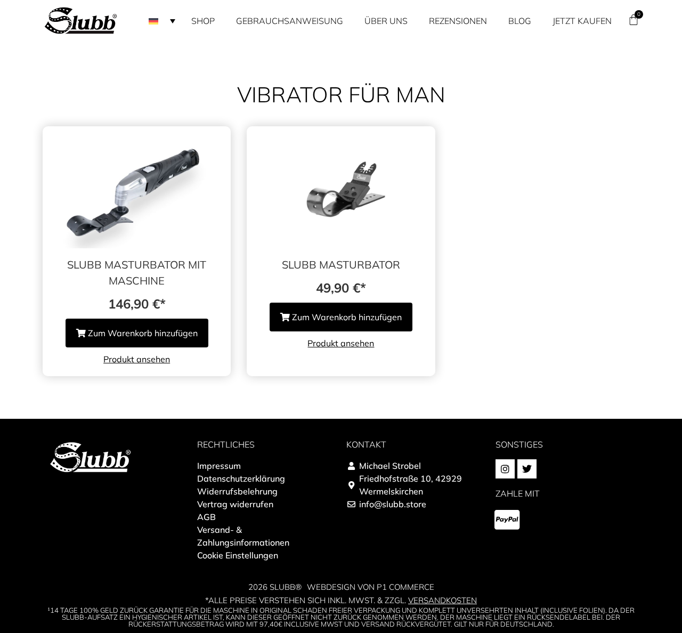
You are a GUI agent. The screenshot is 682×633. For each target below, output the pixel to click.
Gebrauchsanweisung (289, 20)
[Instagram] (505, 468)
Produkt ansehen (136, 359)
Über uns (386, 20)
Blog (519, 20)
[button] (162, 21)
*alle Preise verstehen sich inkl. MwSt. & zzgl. (341, 600)
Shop (203, 20)
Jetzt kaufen (582, 20)
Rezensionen (458, 20)
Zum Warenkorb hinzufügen (142, 333)
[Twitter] (527, 468)
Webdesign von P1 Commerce (370, 587)
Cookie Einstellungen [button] (237, 555)
